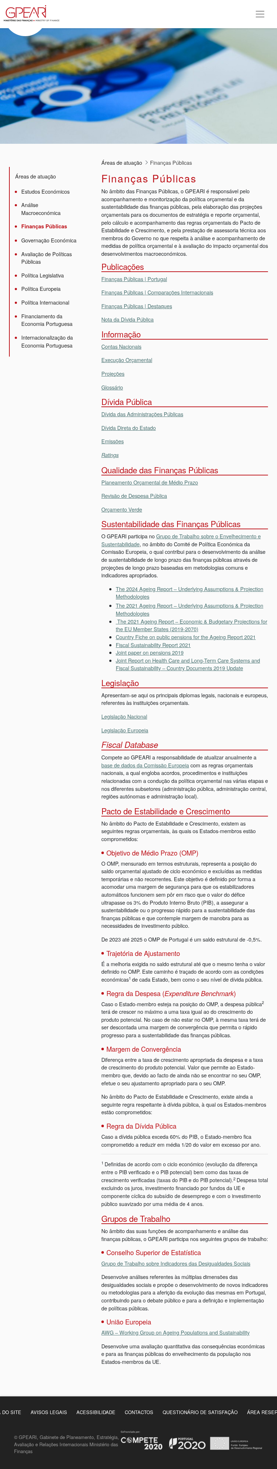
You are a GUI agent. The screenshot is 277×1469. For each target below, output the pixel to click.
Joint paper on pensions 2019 (150, 652)
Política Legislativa (42, 275)
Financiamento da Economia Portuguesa (46, 320)
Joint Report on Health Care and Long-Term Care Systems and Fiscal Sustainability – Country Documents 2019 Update (188, 664)
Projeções (112, 373)
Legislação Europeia (124, 730)
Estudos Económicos (45, 191)
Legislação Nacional (124, 716)
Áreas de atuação (35, 176)
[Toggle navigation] (260, 14)
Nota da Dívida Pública (127, 319)
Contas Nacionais (121, 346)
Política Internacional (45, 302)
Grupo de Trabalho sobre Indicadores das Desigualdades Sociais (175, 1263)
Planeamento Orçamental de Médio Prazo (149, 482)
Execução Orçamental (126, 359)
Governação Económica (48, 240)
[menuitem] (49, 1412)
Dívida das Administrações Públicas (142, 414)
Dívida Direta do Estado (128, 427)
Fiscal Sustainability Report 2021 (153, 645)
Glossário (112, 387)
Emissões (112, 441)
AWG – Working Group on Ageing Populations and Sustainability (175, 1332)
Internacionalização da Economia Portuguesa (47, 341)
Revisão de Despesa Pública (134, 495)
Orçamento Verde (121, 509)
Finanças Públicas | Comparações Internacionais (157, 292)
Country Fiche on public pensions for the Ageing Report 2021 (186, 637)
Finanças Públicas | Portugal (134, 279)
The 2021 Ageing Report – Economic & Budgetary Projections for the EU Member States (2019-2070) (191, 625)
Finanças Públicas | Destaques (136, 306)
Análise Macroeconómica (41, 208)
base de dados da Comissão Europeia (145, 765)
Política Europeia (41, 288)
